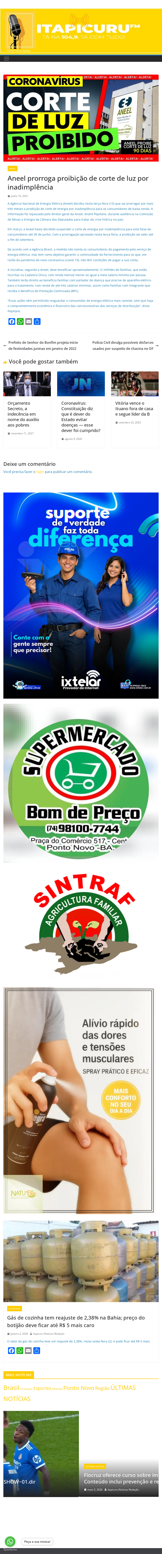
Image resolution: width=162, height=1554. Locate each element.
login (40, 471)
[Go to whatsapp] (10, 1541)
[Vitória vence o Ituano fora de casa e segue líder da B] (135, 374)
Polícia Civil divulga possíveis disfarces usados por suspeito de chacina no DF (123, 345)
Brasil (12, 168)
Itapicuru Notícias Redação (48, 1333)
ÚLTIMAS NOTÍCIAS (19, 1466)
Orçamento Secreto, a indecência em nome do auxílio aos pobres (23, 414)
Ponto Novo (78, 1388)
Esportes (42, 1388)
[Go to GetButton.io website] (10, 1549)
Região (102, 1388)
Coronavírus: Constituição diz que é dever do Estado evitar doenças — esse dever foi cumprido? (80, 416)
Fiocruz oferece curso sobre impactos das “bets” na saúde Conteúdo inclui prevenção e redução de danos (78, 1478)
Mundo (57, 1389)
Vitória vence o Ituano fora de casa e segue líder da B (134, 408)
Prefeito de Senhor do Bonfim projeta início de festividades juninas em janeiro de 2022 (43, 345)
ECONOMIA (14, 1308)
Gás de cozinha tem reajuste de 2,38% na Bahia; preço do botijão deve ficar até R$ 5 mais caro (76, 1321)
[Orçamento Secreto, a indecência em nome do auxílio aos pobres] (27, 374)
